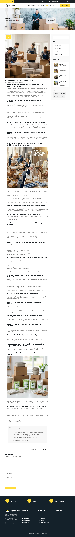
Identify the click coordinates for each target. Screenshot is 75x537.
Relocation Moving (58, 51)
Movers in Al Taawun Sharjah (27, 516)
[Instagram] (14, 523)
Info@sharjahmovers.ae (53, 1)
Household (56, 93)
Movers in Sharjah (41, 518)
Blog (47, 5)
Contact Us (52, 5)
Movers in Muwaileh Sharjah (27, 520)
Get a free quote (65, 5)
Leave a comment (20, 82)
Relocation (56, 96)
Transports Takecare (58, 54)
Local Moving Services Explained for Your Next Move (63, 83)
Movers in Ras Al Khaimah (43, 522)
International (62, 93)
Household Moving (58, 45)
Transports (62, 96)
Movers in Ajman (41, 520)
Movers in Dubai (41, 516)
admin (16, 82)
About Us (33, 5)
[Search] (57, 5)
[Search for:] (61, 37)
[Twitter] (9, 523)
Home (29, 5)
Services (42, 5)
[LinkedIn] (12, 523)
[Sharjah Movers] (10, 5)
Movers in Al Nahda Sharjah (27, 522)
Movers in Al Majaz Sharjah (27, 518)
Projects (38, 5)
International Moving (58, 48)
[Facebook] (6, 523)
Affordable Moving (62, 69)
